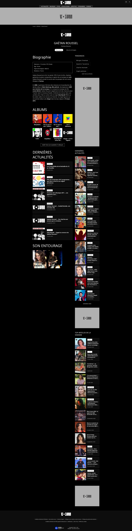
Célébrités (38, 26)
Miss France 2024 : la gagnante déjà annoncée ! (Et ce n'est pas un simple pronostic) (92, 414)
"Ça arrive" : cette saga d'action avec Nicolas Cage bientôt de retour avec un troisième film (92, 273)
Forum (88, 6)
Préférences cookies (83, 521)
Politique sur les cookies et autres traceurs (73, 519)
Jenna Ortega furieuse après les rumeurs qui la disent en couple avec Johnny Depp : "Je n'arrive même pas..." (92, 439)
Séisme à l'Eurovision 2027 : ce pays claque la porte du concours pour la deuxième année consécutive (92, 261)
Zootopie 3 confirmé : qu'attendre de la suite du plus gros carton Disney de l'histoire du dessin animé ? (92, 200)
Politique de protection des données (89, 519)
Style (58, 6)
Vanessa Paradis (47, 93)
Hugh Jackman (81, 71)
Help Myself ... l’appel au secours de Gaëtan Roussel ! (58, 233)
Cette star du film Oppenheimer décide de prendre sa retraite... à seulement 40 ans (93, 392)
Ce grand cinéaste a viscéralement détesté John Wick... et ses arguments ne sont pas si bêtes (93, 405)
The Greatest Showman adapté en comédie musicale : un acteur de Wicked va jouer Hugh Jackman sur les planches (93, 298)
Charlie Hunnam (82, 67)
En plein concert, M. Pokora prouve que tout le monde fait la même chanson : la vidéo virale (92, 187)
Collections (65, 6)
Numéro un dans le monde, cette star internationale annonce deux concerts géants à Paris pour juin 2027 (92, 236)
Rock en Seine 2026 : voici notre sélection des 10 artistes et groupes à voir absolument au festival (92, 285)
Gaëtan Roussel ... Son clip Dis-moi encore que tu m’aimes (57, 220)
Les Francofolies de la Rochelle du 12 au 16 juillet (58, 167)
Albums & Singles (71, 50)
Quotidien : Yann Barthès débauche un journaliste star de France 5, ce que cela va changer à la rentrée (92, 452)
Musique (52, 6)
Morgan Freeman (82, 60)
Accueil (34, 26)
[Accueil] (66, 2)
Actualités (44, 6)
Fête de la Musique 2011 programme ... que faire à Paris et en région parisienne (59, 181)
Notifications (70, 521)
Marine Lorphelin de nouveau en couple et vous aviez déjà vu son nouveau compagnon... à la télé (92, 426)
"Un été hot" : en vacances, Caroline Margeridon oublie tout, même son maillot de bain (92, 367)
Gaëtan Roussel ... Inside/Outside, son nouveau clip (58, 207)
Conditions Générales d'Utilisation (41, 519)
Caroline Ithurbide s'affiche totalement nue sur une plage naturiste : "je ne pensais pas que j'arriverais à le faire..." (92, 346)
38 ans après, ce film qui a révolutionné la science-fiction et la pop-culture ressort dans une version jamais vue (92, 164)
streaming (81, 6)
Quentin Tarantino (82, 64)
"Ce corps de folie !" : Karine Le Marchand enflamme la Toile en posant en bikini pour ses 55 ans (92, 378)
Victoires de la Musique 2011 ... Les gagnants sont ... (57, 193)
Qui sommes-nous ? (52, 519)
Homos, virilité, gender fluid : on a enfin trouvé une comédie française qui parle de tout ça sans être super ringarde (92, 477)
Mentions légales (60, 519)
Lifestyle (74, 6)
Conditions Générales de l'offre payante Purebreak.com (56, 521)
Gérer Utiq (76, 521)
